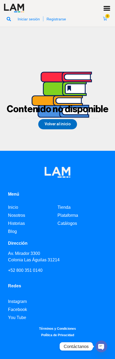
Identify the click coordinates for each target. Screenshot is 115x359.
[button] (107, 8)
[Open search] (9, 19)
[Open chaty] (101, 346)
